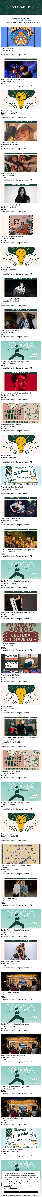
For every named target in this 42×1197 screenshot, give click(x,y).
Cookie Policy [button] (7, 1186)
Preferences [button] (13, 1188)
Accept (21, 1192)
